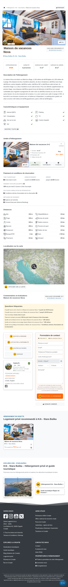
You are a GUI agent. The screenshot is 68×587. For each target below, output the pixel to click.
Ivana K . (10, 41)
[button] (34, 266)
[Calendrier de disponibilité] (31, 447)
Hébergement (10, 7)
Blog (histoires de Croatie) (11, 553)
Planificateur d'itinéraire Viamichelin (46, 528)
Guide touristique (8, 550)
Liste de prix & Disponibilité (19, 342)
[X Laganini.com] (21, 516)
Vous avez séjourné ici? (55, 49)
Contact (37, 546)
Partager (60, 7)
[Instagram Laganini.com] (11, 516)
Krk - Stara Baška (20, 7)
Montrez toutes (11, 129)
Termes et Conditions (10, 535)
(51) (62, 42)
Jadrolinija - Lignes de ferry (43, 525)
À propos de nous (40, 549)
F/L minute (58, 164)
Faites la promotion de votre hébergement (50, 559)
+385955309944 (10, 376)
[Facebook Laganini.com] (5, 516)
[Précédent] (7, 432)
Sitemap (20, 535)
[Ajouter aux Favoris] (31, 425)
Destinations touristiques (11, 547)
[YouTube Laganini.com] (16, 516)
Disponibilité (46, 164)
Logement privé (8, 556)
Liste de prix (35, 164)
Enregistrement (42, 566)
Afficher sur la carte (16, 287)
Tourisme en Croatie (41, 531)
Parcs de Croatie (40, 522)
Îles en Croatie (8, 562)
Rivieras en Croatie (9, 559)
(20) (26, 164)
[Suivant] (30, 432)
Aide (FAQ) (38, 552)
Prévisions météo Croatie (43, 515)
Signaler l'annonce (50, 404)
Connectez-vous (41, 562)
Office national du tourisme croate (45, 519)
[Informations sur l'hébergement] (31, 444)
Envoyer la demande (19, 336)
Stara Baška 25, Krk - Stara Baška (15, 56)
